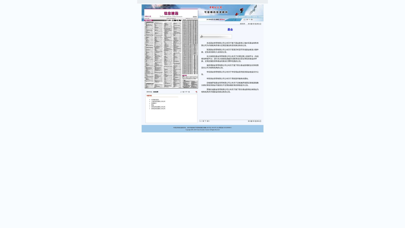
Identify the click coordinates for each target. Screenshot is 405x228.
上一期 (246, 19)
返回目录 (242, 23)
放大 (249, 23)
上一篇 (201, 121)
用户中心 (222, 19)
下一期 (250, 19)
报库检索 (260, 17)
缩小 (253, 23)
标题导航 (254, 17)
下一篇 (207, 121)
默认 (258, 23)
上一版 (182, 92)
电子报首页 (242, 17)
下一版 (187, 92)
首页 (237, 17)
